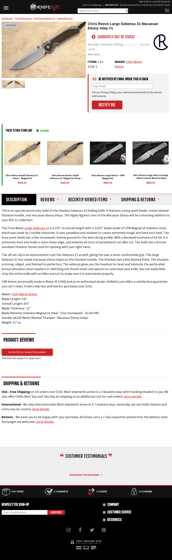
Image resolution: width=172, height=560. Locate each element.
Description (16, 199)
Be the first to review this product (27, 352)
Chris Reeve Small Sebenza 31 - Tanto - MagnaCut (22, 177)
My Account (152, 1)
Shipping (138, 199)
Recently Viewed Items (88, 199)
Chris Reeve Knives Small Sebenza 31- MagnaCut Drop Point (65, 178)
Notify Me (107, 105)
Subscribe (56, 512)
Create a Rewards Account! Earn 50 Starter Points (145, 5)
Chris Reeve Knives (24, 294)
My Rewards (164, 1)
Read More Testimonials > (86, 475)
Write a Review (94, 54)
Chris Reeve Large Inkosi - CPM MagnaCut (107, 177)
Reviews (47, 199)
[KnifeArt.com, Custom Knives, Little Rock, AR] (86, 466)
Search (127, 11)
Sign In (142, 1)
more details (132, 396)
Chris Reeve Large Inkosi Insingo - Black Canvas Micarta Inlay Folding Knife (150, 178)
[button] (7, 7)
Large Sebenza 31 (36, 228)
